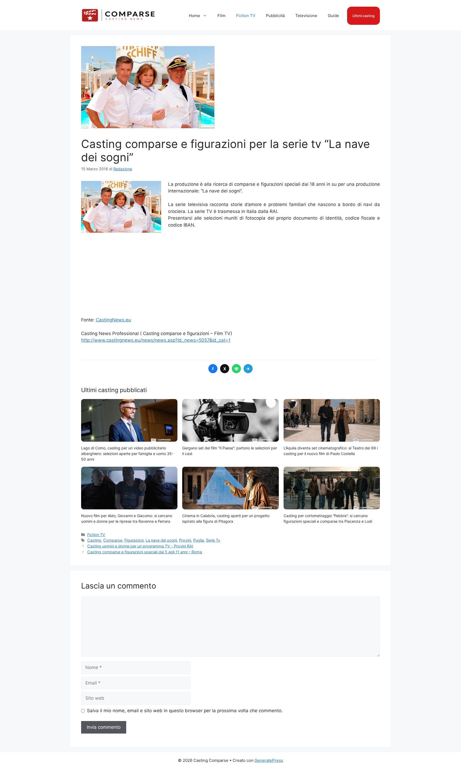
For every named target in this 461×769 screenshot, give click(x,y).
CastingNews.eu (113, 320)
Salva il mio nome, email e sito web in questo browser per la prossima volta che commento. (185, 710)
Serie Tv (213, 540)
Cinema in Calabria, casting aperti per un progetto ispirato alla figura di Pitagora (225, 518)
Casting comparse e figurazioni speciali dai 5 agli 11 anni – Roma (144, 552)
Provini (185, 540)
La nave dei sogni (161, 540)
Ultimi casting (363, 16)
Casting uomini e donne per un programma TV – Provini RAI (140, 546)
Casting (94, 540)
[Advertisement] (230, 272)
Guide (333, 15)
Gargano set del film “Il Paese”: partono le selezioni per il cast (229, 451)
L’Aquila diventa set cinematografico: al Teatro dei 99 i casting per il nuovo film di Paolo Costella (331, 451)
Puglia (198, 540)
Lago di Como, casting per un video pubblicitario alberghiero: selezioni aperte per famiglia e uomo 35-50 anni (127, 453)
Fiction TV (245, 15)
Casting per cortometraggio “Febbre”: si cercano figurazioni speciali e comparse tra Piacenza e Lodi (328, 518)
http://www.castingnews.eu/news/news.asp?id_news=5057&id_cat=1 (155, 340)
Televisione (306, 15)
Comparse (112, 540)
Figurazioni (134, 540)
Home (194, 15)
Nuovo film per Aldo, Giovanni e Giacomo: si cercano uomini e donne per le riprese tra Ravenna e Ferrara (126, 518)
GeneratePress (269, 760)
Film (221, 15)
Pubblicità (275, 15)
